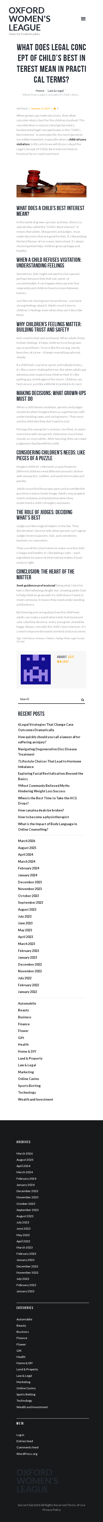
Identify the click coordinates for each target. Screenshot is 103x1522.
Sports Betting (29, 1086)
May (25, 930)
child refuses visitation (33, 638)
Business (24, 1017)
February (28, 868)
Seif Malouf (22, 108)
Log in (20, 1435)
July (25, 916)
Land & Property (30, 1058)
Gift (21, 1038)
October (28, 896)
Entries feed (24, 1441)
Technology (27, 1092)
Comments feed (27, 1447)
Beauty (23, 1010)
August (27, 848)
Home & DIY (27, 1051)
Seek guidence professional (35, 585)
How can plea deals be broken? (41, 810)
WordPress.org (26, 1454)
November (30, 889)
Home (40, 90)
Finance (24, 1024)
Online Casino (28, 1079)
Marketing (26, 1072)
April (25, 854)
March (26, 841)
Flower (23, 1031)
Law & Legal (56, 90)
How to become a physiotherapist (43, 817)
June (25, 923)
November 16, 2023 (40, 108)
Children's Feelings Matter (58, 638)
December (30, 882)
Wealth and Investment (35, 1099)
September (30, 902)
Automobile (27, 1003)
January (27, 875)
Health (23, 1044)
